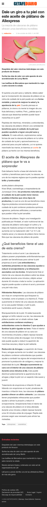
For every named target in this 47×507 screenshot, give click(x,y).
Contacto (29, 495)
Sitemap (21, 499)
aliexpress (11, 424)
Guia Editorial (29, 499)
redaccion (7, 33)
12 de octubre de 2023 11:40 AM (27, 33)
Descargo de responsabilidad (12, 495)
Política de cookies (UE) (10, 490)
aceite (35, 147)
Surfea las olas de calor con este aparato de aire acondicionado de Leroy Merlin (22, 77)
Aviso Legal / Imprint (34, 492)
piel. (19, 105)
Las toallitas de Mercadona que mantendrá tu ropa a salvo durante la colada (23, 84)
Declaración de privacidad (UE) (12, 492)
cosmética (22, 424)
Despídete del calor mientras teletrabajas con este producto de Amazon (23, 70)
